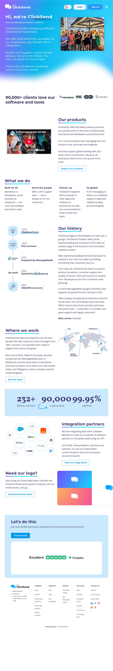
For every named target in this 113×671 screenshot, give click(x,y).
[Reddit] (92, 607)
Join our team (15, 379)
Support (93, 590)
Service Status (95, 594)
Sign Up (95, 7)
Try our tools (20, 535)
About (37, 590)
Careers (37, 594)
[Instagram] (99, 603)
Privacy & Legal (50, 627)
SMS (50, 590)
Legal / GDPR (95, 599)
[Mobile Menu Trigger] (106, 7)
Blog (78, 590)
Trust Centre (81, 610)
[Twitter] (95, 607)
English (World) (18, 591)
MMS (50, 594)
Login (79, 7)
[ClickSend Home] (20, 586)
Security (79, 606)
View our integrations (76, 462)
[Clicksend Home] (17, 7)
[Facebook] (95, 603)
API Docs (79, 594)
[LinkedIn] (92, 603)
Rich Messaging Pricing (66, 599)
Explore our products (72, 168)
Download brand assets (20, 494)
